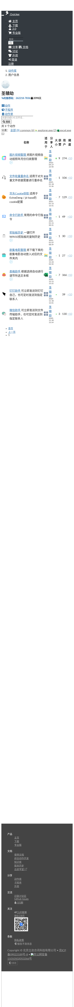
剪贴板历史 (16, 232)
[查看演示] (11, 162)
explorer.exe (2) (47, 130)
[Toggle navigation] (2, 15)
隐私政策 (19, 940)
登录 (14, 59)
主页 (15, 21)
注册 (11, 64)
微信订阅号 (19, 916)
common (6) (27, 130)
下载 (15, 25)
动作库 (12, 70)
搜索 (7, 122)
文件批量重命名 (19, 176)
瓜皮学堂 (19, 869)
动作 (7, 105)
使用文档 (19, 855)
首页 (10, 328)
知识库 (18, 862)
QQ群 (19, 903)
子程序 (9, 110)
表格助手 (15, 271)
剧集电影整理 (18, 250)
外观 (16, 886)
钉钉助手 (15, 290)
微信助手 (15, 310)
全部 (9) (15, 130)
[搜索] (11, 43)
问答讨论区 (20, 896)
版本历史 (19, 866)
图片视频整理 (18, 155)
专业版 (16, 33)
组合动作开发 (21, 858)
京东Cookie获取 (19, 193)
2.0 (14, 28)
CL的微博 (22, 912)
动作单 (9, 114)
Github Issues (21, 899)
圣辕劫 (50, 155)
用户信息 (13, 75)
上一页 (11, 332)
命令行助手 (16, 215)
